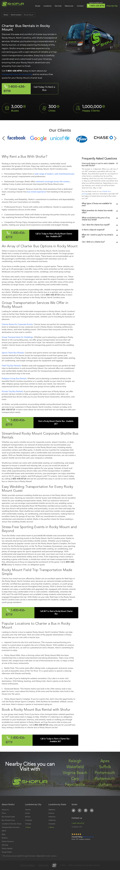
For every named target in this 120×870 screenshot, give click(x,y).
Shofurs (5, 838)
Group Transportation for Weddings (17, 337)
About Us (5, 810)
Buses (37, 6)
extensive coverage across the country (52, 181)
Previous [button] (4, 136)
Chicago (28, 824)
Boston (27, 817)
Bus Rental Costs (8, 820)
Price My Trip (112, 6)
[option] (17, 138)
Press (4, 813)
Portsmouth (105, 773)
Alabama (51, 810)
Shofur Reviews (8, 841)
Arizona (51, 813)
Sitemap (5, 845)
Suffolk (105, 767)
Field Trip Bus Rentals (11, 365)
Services (58, 6)
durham (105, 785)
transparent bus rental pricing (17, 74)
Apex (105, 761)
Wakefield (75, 767)
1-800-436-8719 (97, 6)
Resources (69, 6)
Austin (27, 813)
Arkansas (51, 817)
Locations (47, 6)
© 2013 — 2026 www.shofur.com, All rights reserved (80, 865)
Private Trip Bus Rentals (12, 391)
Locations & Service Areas (11, 824)
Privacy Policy (43, 865)
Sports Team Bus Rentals (13, 352)
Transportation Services (11, 827)
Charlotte (28, 820)
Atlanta (28, 810)
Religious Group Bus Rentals (14, 378)
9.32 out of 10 (88, 837)
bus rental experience (36, 192)
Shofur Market (7, 848)
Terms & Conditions (27, 865)
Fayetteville (75, 785)
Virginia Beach (75, 773)
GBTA (4, 831)
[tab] (100, 164)
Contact (80, 6)
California (52, 820)
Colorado (51, 824)
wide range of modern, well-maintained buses (54, 174)
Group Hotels (7, 852)
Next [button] (115, 136)
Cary (75, 779)
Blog (3, 834)
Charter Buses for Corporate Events (17, 324)
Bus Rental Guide (8, 817)
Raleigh (75, 761)
